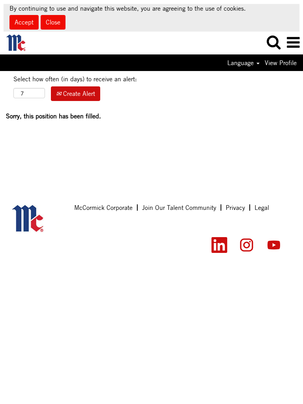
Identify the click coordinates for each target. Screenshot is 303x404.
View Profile (281, 62)
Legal (261, 207)
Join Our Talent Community (179, 207)
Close (53, 22)
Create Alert (78, 93)
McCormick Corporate (103, 207)
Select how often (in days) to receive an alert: (75, 79)
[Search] (273, 43)
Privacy (235, 207)
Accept (24, 22)
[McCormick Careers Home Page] (39, 218)
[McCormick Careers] (19, 42)
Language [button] (241, 62)
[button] (293, 43)
